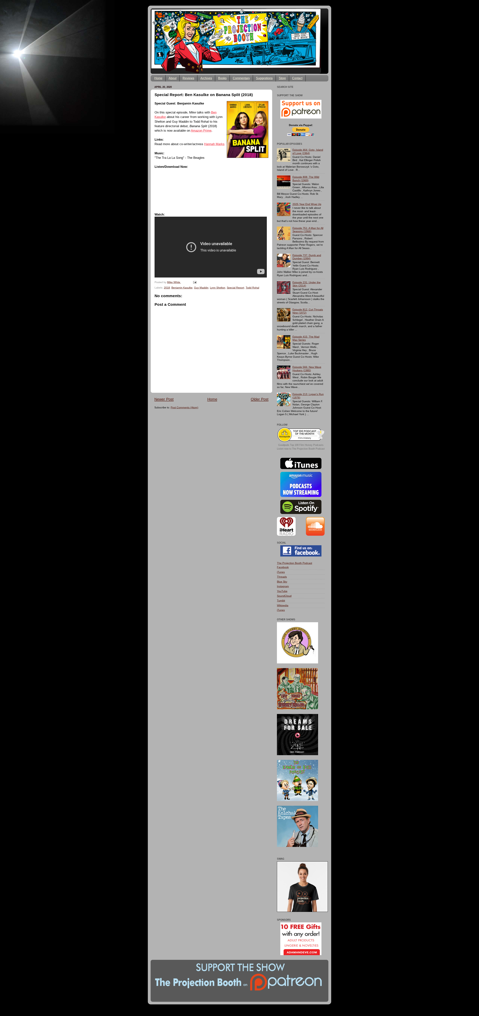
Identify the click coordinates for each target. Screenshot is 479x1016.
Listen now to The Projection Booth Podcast (301, 448)
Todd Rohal (252, 287)
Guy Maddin (201, 287)
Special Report (235, 287)
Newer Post (164, 399)
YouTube (282, 591)
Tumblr (281, 600)
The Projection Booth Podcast (294, 563)
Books (222, 78)
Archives (206, 78)
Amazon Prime (201, 130)
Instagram (283, 586)
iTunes (281, 572)
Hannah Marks (214, 144)
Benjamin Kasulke (182, 287)
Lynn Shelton (217, 287)
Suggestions (264, 78)
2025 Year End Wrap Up (306, 204)
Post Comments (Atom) (184, 407)
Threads (282, 576)
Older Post (260, 399)
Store (282, 78)
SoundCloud (284, 595)
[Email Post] (194, 282)
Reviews (188, 78)
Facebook (283, 567)
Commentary (241, 78)
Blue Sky (282, 581)
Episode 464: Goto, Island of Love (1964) (307, 151)
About (172, 78)
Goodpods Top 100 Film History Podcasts (301, 445)
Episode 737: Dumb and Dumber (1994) (306, 257)
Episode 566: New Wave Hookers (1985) (306, 369)
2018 (167, 287)
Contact (297, 78)
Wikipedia (282, 605)
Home (158, 78)
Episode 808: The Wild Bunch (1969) (305, 178)
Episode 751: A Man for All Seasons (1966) (307, 230)
